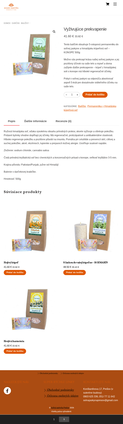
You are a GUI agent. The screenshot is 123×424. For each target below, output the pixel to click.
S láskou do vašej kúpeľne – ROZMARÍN (85, 262)
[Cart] (108, 4)
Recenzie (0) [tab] (63, 121)
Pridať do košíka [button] (14, 272)
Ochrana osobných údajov (73, 373)
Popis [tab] (11, 121)
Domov (7, 23)
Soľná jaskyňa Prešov (60, 408)
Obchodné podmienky (48, 373)
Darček (16, 23)
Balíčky (25, 23)
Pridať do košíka (95, 94)
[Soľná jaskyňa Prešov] (11, 9)
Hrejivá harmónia (14, 341)
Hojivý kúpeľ (11, 262)
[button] (54, 31)
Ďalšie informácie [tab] (35, 121)
